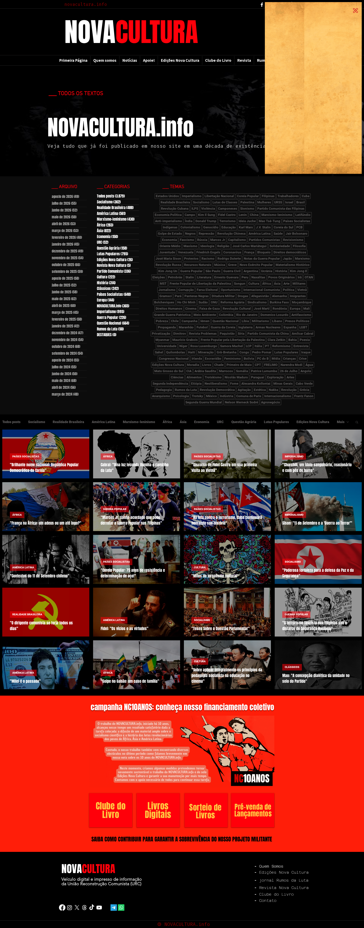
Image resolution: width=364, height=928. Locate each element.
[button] (355, 10)
